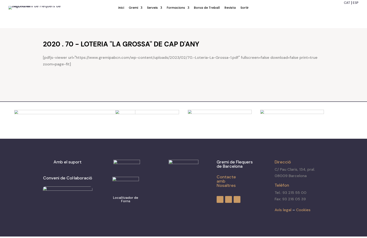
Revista (230, 8)
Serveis (152, 8)
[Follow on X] (356, 10)
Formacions (176, 8)
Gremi (133, 8)
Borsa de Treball (207, 8)
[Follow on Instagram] (348, 10)
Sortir (244, 8)
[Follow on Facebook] (340, 10)
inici (121, 8)
